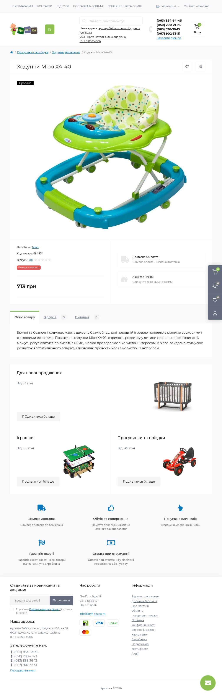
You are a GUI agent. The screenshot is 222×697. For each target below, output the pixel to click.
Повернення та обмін (125, 6)
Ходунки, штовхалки (66, 52)
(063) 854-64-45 (169, 21)
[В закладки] (187, 67)
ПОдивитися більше (38, 417)
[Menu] (49, 29)
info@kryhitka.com (93, 613)
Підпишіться (61, 600)
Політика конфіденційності (44, 609)
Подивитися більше (38, 482)
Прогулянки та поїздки (32, 52)
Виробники (139, 639)
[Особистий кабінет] (215, 313)
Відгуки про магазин (146, 596)
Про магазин (22, 6)
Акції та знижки (142, 276)
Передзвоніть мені (22, 670)
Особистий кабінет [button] (197, 6)
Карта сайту (140, 634)
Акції (135, 653)
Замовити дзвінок (169, 38)
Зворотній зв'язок (143, 629)
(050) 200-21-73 (169, 25)
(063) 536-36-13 (168, 29)
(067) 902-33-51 (168, 34)
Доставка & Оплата (88, 6)
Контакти (44, 6)
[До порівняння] (200, 66)
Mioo (35, 247)
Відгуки (63, 6)
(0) (31, 260)
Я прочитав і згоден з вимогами (44, 611)
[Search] (84, 21)
